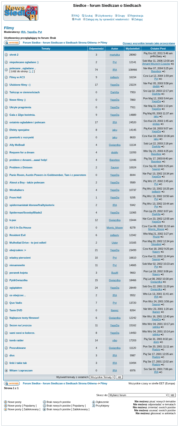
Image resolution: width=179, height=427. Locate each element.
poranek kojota (18, 272)
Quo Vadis (15, 302)
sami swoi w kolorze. (22, 332)
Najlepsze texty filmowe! (24, 317)
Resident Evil (17, 235)
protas (156, 123)
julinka (156, 326)
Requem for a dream (21, 152)
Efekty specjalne (19, 129)
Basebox (156, 71)
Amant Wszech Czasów (156, 63)
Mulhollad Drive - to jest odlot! (27, 242)
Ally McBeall (17, 144)
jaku (156, 116)
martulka (115, 54)
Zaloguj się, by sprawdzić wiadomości (107, 19)
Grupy (121, 15)
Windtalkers (16, 189)
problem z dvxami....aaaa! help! (28, 159)
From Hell (15, 197)
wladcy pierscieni (20, 257)
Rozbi (156, 236)
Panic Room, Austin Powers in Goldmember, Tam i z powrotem (47, 174)
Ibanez (115, 310)
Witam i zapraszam (21, 370)
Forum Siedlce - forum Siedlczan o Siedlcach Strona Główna (60, 42)
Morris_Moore (115, 227)
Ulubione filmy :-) (19, 84)
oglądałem (15, 287)
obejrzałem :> (17, 250)
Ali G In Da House (20, 227)
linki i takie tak (18, 362)
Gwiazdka (114, 144)
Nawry (156, 251)
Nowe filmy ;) (17, 99)
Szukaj (88, 15)
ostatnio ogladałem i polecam (27, 122)
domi (156, 341)
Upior (115, 242)
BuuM (114, 272)
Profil (78, 19)
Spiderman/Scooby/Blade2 (25, 212)
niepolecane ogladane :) (23, 62)
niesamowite (17, 265)
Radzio (156, 349)
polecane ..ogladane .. (22, 68)
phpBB (81, 422)
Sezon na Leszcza (20, 325)
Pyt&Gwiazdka (18, 280)
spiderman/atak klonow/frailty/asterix (31, 205)
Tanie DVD (15, 310)
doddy (156, 86)
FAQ (76, 15)
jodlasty (114, 77)
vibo (114, 340)
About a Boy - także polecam (26, 182)
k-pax (12, 220)
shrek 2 (13, 54)
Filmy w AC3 (17, 77)
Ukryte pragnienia (20, 107)
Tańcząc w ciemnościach (24, 92)
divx (12, 355)
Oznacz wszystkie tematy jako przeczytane (149, 43)
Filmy (9, 28)
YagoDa (32, 31)
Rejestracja (136, 15)
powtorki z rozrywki (21, 137)
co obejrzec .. (17, 295)
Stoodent (156, 244)
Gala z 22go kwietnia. (22, 114)
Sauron (115, 167)
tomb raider (16, 340)
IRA (23, 31)
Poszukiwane (17, 347)
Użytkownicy (105, 15)
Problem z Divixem (20, 167)
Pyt (40, 31)
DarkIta (114, 92)
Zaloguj (138, 19)
